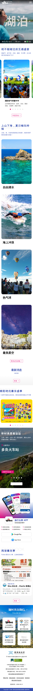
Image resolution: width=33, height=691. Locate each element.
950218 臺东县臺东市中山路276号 (17, 656)
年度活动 (15, 115)
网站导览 (5, 678)
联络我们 (27, 678)
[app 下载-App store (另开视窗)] (16, 540)
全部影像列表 (15, 484)
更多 (15, 381)
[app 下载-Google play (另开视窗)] (16, 534)
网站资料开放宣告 (16, 680)
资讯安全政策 (20, 678)
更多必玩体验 (15, 361)
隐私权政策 (12, 678)
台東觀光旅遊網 (6, 2)
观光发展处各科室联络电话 (15, 674)
